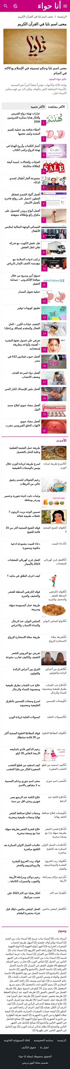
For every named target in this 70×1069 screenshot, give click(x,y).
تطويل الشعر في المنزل (38, 965)
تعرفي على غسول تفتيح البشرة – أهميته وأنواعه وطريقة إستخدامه (22, 344)
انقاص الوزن (35, 961)
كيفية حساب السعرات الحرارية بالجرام (33, 1011)
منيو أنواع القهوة (31, 1018)
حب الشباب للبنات (20, 976)
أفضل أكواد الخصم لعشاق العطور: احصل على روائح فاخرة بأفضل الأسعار (22, 198)
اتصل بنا (44, 1047)
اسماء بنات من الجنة (43, 957)
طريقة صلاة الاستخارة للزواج (24, 637)
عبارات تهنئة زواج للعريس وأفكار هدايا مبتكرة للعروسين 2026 (23, 117)
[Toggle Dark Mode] (15, 5)
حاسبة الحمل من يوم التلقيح (29, 973)
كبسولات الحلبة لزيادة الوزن (24, 717)
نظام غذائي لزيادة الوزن (32, 1026)
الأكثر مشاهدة (56, 106)
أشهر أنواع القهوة (32, 946)
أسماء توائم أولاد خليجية (48, 942)
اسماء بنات (15, 950)
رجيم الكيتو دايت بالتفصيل (37, 984)
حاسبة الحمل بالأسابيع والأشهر (34, 969)
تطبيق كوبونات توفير (28, 308)
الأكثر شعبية (38, 106)
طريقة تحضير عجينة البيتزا (47, 995)
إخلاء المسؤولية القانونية (17, 1040)
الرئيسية (61, 1040)
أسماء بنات (58, 938)
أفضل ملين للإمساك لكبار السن (22, 389)
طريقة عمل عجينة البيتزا (48, 999)
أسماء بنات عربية (39, 938)
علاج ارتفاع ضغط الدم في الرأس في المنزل (37, 1003)
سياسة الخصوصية (43, 1040)
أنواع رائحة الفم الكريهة (38, 950)
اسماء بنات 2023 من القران (49, 953)
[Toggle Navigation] (65, 5)
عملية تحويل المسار (29, 291)
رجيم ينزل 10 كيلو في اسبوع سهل (33, 988)
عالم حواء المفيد (58, 79)
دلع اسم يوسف (36, 980)
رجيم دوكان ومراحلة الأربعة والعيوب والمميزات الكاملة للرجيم (24, 881)
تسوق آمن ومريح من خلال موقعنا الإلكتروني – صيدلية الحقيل (25, 279)
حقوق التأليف (28, 1047)
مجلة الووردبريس (31, 1062)
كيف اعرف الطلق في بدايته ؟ (23, 575)
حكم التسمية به (56, 980)
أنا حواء (49, 6)
